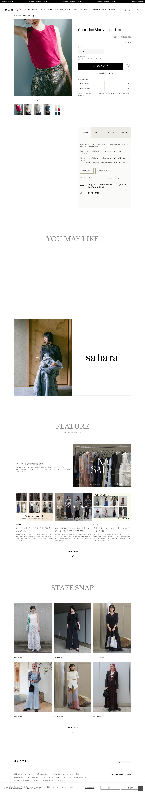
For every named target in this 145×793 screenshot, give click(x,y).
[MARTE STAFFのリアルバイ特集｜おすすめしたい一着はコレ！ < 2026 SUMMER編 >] (73, 507)
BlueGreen (25, 293)
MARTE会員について (58, 774)
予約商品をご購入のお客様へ (77, 777)
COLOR (81, 47)
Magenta (17, 293)
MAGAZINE (68, 9)
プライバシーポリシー (37, 789)
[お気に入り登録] (127, 66)
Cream (19, 293)
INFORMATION (96, 9)
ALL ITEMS (27, 9)
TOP (15, 16)
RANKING (50, 9)
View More (72, 551)
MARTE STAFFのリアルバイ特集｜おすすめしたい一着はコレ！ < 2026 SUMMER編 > (73, 529)
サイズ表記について (33, 777)
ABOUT (104, 9)
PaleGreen (21, 293)
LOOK (80, 9)
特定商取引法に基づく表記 (22, 780)
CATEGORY (42, 9)
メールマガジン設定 (73, 774)
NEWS (75, 9)
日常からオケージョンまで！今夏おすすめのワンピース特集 (112, 529)
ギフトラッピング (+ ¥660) (91, 58)
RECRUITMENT (112, 9)
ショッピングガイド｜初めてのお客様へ (37, 774)
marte (21, 460)
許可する (110, 788)
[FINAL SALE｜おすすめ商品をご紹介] (102, 465)
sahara (93, 178)
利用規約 (35, 780)
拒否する (130, 788)
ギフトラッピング (48, 777)
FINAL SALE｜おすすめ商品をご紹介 (30, 464)
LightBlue (23, 293)
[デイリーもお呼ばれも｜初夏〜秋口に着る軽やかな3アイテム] (34, 507)
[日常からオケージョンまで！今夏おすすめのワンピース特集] (112, 507)
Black (27, 293)
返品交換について (102, 171)
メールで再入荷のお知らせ (104, 73)
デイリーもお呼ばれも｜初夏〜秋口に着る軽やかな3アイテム (34, 529)
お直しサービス (60, 777)
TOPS (116, 178)
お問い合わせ (18, 774)
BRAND (34, 9)
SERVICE (86, 9)
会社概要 (60, 780)
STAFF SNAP (59, 9)
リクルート (69, 780)
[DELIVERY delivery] (72, 1)
